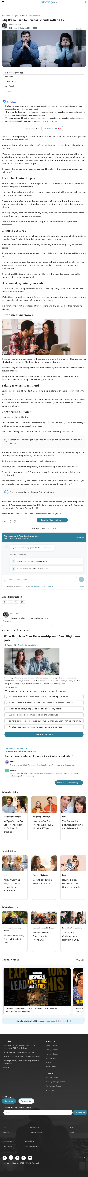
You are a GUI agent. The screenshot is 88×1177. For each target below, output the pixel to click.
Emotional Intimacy (40, 875)
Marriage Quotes (52, 1058)
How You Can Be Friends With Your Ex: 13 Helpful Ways (43, 825)
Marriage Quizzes (52, 1054)
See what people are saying (67, 783)
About (5, 1127)
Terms (82, 586)
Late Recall (9, 86)
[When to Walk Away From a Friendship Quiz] (15, 923)
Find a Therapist (48, 586)
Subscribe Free (50, 128)
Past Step (9, 76)
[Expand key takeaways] (83, 101)
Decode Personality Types (43, 928)
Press (72, 1127)
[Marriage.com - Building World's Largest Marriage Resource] (48, 4)
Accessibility (29, 1141)
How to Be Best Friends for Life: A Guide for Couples (71, 883)
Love (64, 816)
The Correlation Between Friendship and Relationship (72, 825)
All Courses (50, 1090)
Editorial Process (36, 1133)
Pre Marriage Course (53, 1086)
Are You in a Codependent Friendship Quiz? (70, 936)
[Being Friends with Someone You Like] (44, 863)
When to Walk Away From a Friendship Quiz (14, 939)
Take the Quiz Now (44, 734)
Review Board (35, 1127)
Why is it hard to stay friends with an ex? (32, 561)
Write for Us (26, 1101)
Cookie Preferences (32, 1146)
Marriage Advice (52, 1050)
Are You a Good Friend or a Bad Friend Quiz (41, 936)
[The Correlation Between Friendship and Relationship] (73, 804)
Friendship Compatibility (72, 928)
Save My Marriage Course (55, 1082)
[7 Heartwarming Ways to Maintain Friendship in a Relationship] (15, 863)
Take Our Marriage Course (52, 520)
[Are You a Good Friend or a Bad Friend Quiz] (44, 923)
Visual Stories (51, 1067)
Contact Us (7, 1141)
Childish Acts (10, 81)
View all (79, 960)
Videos (48, 1062)
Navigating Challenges (12, 816)
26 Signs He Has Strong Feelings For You (18, 1052)
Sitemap (6, 1163)
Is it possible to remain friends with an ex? (32, 569)
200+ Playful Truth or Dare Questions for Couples (22, 1056)
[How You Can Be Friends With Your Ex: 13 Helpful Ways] (44, 804)
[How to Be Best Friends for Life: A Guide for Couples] (73, 863)
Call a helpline (36, 586)
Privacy (6, 1133)
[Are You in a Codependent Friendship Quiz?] (73, 923)
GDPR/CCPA (7, 1146)
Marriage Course (52, 1077)
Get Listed (8, 1101)
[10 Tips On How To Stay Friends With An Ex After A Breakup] (15, 804)
